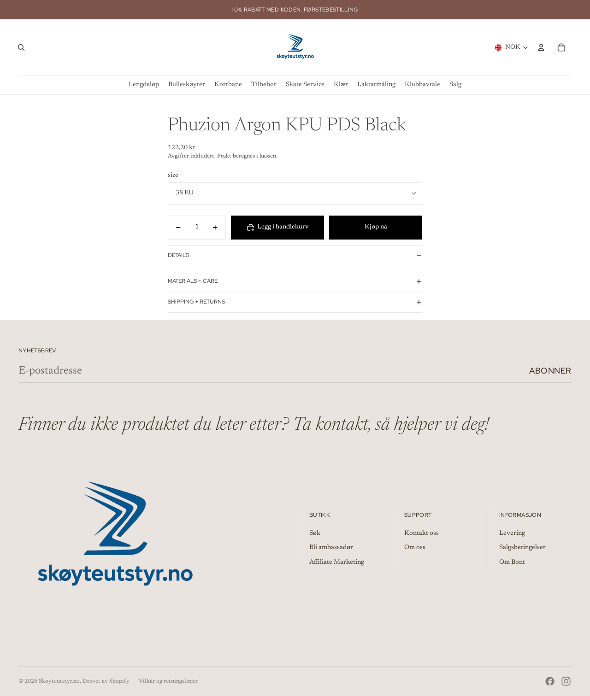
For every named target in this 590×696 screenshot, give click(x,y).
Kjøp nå (376, 227)
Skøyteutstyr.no (59, 681)
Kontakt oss (421, 533)
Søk (314, 533)
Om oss (414, 547)
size (173, 175)
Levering (512, 533)
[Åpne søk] (21, 47)
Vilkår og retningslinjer (168, 681)
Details (178, 255)
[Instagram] (566, 681)
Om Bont (512, 562)
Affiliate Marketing (336, 562)
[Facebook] (549, 681)
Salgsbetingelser (522, 547)
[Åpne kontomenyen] (541, 47)
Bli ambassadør (331, 547)
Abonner (550, 370)
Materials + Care (193, 281)
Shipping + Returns (196, 301)
